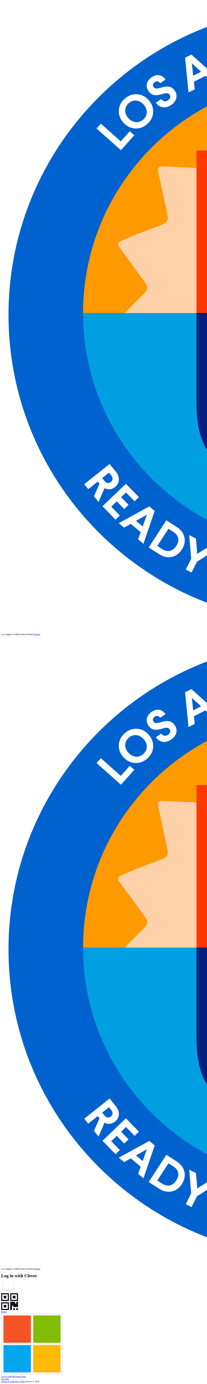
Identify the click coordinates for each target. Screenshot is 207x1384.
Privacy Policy (19, 1381)
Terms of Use (7, 1381)
